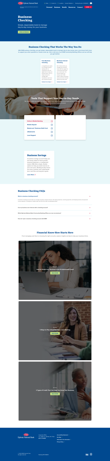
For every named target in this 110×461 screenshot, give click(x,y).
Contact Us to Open (46, 82)
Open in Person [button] (24, 32)
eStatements (31, 132)
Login (87, 7)
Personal (49, 7)
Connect (80, 7)
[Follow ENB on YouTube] (89, 442)
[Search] (91, 3)
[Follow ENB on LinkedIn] (88, 437)
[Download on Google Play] (89, 449)
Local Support (31, 135)
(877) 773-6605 (42, 438)
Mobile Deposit (31, 125)
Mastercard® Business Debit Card (37, 128)
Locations (61, 3)
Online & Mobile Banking (35, 121)
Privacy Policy (60, 442)
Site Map (59, 437)
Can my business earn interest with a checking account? (33, 207)
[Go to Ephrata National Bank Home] (26, 435)
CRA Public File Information (63, 439)
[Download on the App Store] (83, 449)
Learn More (30, 174)
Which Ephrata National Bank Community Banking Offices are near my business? (39, 213)
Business (57, 7)
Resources (71, 7)
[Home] (28, 3)
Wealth (64, 7)
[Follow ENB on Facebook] (81, 437)
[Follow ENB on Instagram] (82, 442)
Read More (55, 273)
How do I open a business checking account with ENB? (32, 219)
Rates (47, 3)
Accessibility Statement (62, 435)
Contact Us (53, 3)
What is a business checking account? (28, 196)
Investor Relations (69, 3)
